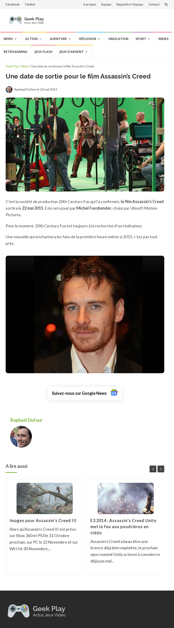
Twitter (30, 4)
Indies (163, 39)
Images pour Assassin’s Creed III (43, 520)
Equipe (106, 4)
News (8, 39)
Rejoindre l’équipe (129, 4)
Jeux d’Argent (71, 51)
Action (31, 39)
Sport (140, 39)
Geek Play (12, 66)
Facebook (12, 4)
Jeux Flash (43, 51)
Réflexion (87, 39)
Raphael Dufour (27, 420)
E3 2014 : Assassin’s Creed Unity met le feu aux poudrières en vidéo (123, 526)
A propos (89, 4)
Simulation (118, 39)
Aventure (58, 39)
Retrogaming (15, 51)
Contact (154, 4)
